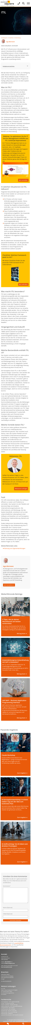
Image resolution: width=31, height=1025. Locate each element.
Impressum (6, 1021)
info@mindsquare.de (9, 963)
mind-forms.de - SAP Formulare (8, 1009)
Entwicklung (17, 37)
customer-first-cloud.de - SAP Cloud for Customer (12, 1015)
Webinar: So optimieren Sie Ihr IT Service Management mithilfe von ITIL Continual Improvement (15, 138)
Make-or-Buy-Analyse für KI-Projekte (9, 990)
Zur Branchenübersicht (6, 981)
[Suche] (23, 1023)
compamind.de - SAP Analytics (8, 1007)
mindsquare (4, 37)
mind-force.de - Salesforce (7, 1013)
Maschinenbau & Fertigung (7, 976)
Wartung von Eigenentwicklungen (14, 548)
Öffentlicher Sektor (5, 974)
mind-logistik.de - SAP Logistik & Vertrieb (10, 1001)
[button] (15, 66)
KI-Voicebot (3, 994)
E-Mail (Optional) (7, 914)
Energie (2, 979)
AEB (14, 1021)
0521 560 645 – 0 (8, 961)
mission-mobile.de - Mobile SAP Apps (9, 1004)
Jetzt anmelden (23, 180)
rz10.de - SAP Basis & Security (7, 1003)
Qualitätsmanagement (21, 1021)
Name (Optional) (7, 907)
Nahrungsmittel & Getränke (7, 977)
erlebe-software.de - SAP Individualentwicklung (11, 1006)
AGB (11, 1021)
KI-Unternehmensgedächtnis (7, 993)
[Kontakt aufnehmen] (8, 1023)
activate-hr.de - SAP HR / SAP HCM (8, 1010)
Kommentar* (7, 886)
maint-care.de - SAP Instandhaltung (9, 1012)
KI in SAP (3, 988)
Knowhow (10, 37)
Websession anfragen (21, 488)
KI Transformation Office (6, 991)
